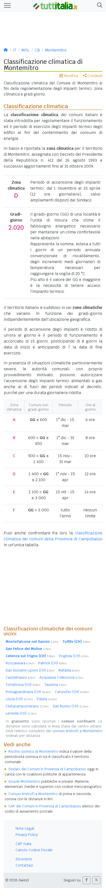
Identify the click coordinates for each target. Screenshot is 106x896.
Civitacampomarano (27, 706)
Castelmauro (20, 677)
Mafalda (69, 670)
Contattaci (24, 865)
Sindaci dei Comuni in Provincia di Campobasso (47, 769)
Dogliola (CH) (74, 656)
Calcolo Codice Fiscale (34, 850)
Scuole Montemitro (24, 781)
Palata (47, 699)
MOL (25, 50)
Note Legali (25, 828)
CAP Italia (23, 844)
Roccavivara (20, 663)
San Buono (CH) (70, 706)
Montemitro (56, 50)
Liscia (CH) (19, 699)
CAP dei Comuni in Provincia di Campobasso (44, 806)
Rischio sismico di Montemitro (33, 751)
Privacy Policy (27, 834)
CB (37, 50)
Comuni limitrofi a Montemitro (33, 794)
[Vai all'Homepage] (55, 5)
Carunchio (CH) (72, 692)
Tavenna (55, 684)
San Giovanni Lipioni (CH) (30, 670)
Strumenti (24, 859)
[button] (98, 5)
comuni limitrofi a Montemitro (77, 731)
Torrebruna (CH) (23, 684)
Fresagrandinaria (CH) (28, 692)
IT (14, 50)
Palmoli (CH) (52, 663)
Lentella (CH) (21, 713)
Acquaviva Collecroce (61, 677)
